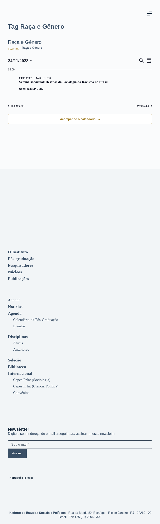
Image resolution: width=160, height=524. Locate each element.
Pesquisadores (20, 265)
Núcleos (15, 272)
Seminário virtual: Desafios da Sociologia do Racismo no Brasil (63, 82)
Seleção (14, 360)
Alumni (14, 300)
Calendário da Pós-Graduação (35, 320)
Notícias (15, 306)
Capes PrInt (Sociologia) (31, 380)
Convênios (21, 393)
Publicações (18, 278)
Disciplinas (18, 336)
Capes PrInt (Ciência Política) (35, 386)
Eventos (13, 49)
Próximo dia (142, 105)
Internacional (20, 373)
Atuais (18, 343)
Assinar (17, 453)
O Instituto (18, 252)
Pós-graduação (21, 258)
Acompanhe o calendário (78, 119)
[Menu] (149, 13)
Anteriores (21, 349)
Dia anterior (17, 105)
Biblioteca (17, 366)
